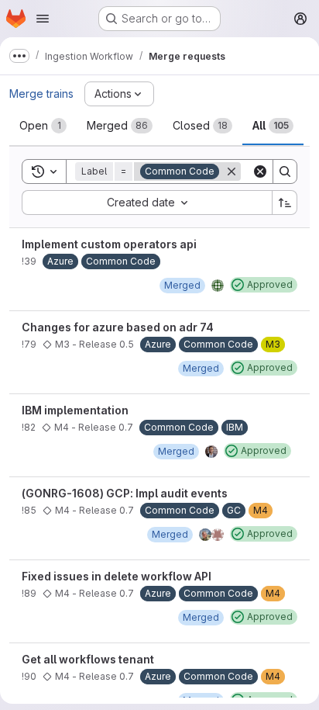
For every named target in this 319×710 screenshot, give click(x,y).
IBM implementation (75, 410)
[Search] (285, 171)
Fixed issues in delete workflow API (116, 576)
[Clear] (260, 171)
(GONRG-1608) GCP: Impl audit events (125, 493)
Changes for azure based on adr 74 (118, 327)
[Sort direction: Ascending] (285, 202)
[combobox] (147, 202)
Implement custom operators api (109, 244)
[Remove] (231, 171)
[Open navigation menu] (42, 18)
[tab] (43, 125)
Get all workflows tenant (88, 659)
